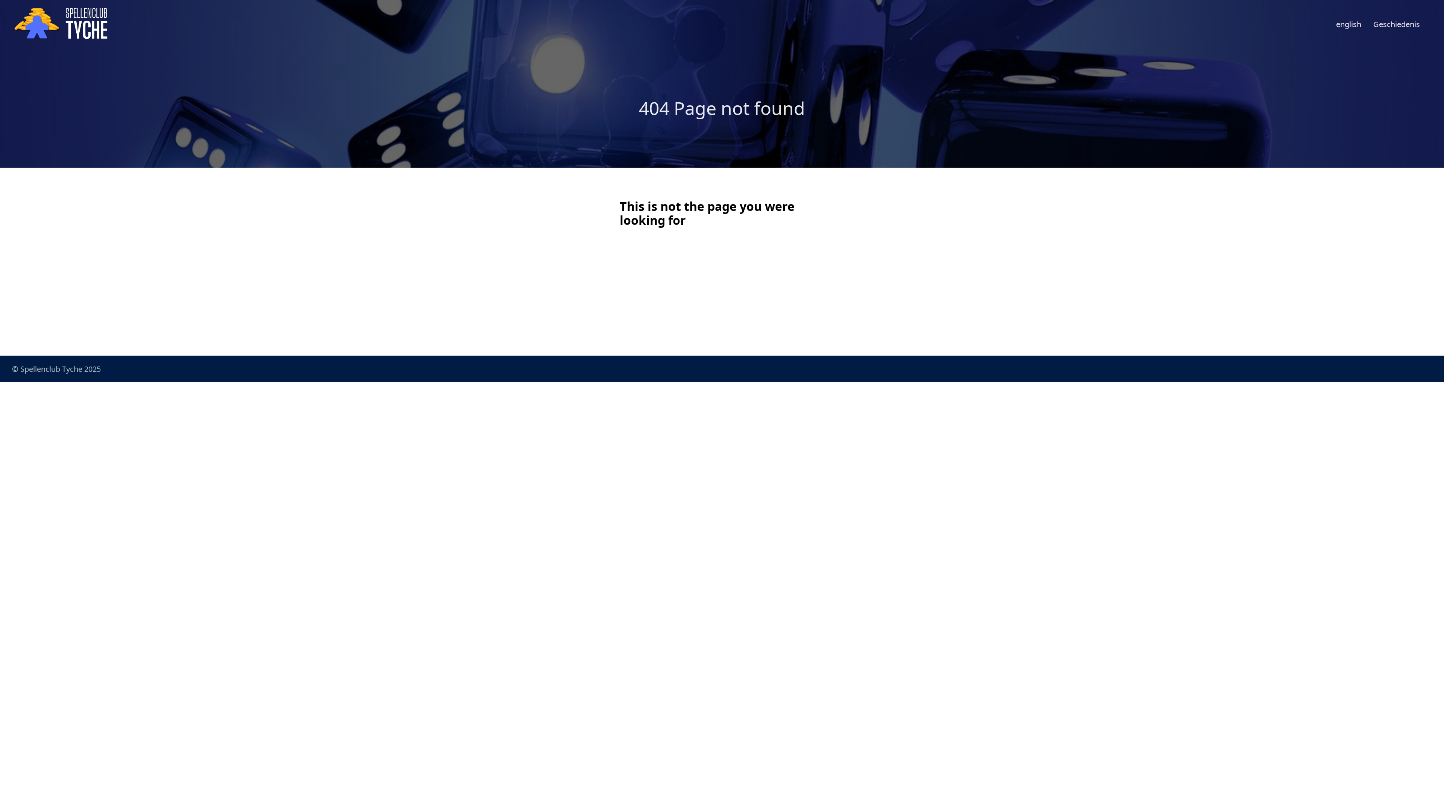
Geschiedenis (1396, 24)
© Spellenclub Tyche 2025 (56, 369)
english (1348, 24)
